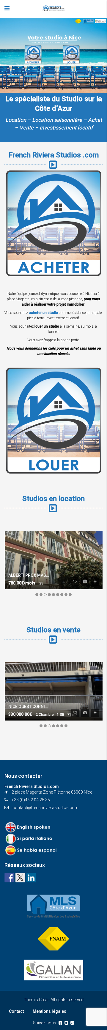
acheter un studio (43, 313)
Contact (16, 1011)
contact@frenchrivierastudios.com (45, 807)
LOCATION (13, 77)
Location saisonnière (57, 120)
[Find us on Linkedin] (31, 877)
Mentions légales (49, 1011)
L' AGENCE (13, 41)
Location (15, 120)
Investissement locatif (66, 127)
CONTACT (12, 89)
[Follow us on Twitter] (20, 877)
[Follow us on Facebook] (9, 877)
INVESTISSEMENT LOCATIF (28, 53)
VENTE (9, 65)
